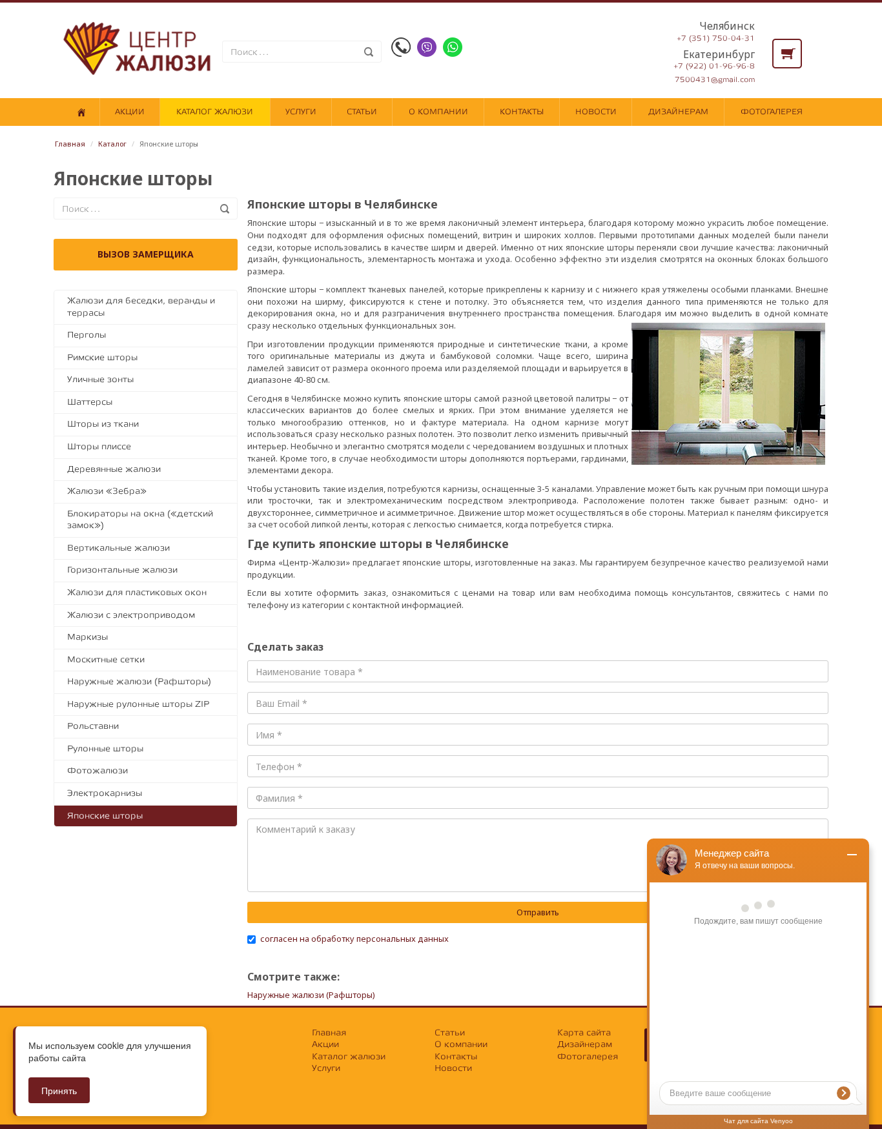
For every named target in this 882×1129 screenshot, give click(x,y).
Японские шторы (105, 815)
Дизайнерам (678, 111)
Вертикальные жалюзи (118, 548)
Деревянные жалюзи (114, 469)
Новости (596, 111)
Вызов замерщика (145, 254)
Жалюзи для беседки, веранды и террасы (141, 307)
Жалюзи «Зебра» (107, 491)
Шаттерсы (89, 402)
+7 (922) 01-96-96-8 (714, 66)
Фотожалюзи (97, 770)
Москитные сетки (106, 659)
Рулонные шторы (105, 748)
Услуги (300, 111)
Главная (70, 143)
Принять (59, 1090)
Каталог (112, 143)
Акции (130, 111)
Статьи (362, 111)
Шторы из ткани (103, 424)
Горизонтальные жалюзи (122, 570)
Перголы (86, 335)
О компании (438, 111)
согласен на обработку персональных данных (354, 938)
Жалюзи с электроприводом (131, 615)
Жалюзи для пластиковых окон (137, 592)
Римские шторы (102, 357)
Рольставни (93, 726)
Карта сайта (584, 1032)
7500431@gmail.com (715, 80)
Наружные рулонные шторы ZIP (138, 704)
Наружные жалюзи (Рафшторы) (139, 681)
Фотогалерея (772, 111)
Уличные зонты (100, 379)
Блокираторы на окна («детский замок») (140, 520)
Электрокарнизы (104, 793)
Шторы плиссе (99, 446)
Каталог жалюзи (214, 111)
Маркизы (87, 637)
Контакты (522, 111)
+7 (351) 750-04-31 (716, 38)
